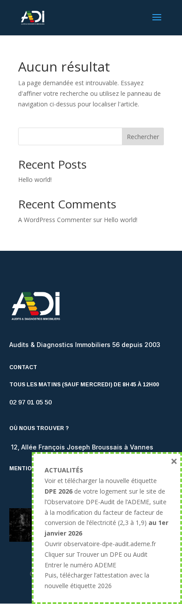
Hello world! (35, 179)
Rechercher (143, 136)
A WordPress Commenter (54, 219)
